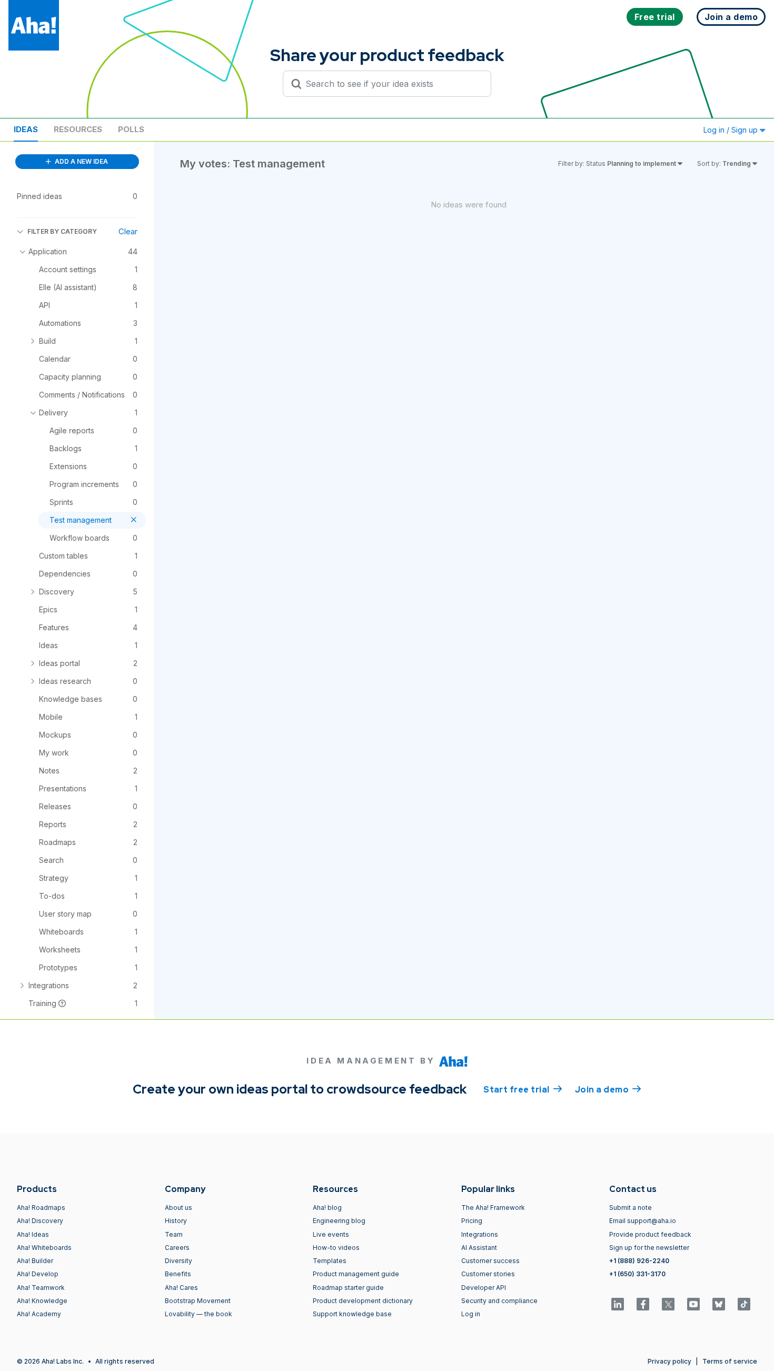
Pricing (471, 1221)
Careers (177, 1247)
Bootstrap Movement (198, 1301)
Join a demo (608, 1089)
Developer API (483, 1287)
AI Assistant (479, 1247)
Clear (127, 231)
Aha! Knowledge (42, 1301)
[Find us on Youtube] (693, 1304)
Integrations (479, 1234)
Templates (329, 1261)
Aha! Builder (35, 1261)
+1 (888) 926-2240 (639, 1261)
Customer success (490, 1261)
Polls (131, 129)
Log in (470, 1314)
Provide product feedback (650, 1234)
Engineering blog (339, 1221)
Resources (78, 129)
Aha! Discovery (40, 1221)
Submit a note (630, 1207)
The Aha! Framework (493, 1207)
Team (174, 1234)
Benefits (178, 1274)
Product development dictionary (363, 1301)
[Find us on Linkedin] (617, 1304)
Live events (331, 1234)
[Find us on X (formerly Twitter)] (668, 1304)
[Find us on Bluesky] (718, 1304)
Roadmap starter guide (348, 1287)
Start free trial (522, 1089)
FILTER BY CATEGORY (62, 231)
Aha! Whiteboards (44, 1247)
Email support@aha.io (642, 1221)
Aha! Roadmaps (41, 1207)
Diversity (178, 1261)
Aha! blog (327, 1207)
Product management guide (356, 1274)
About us (178, 1207)
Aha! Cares (181, 1287)
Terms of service (729, 1361)
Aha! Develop (37, 1274)
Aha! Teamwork (41, 1287)
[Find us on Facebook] (642, 1304)
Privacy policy (669, 1361)
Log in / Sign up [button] (731, 129)
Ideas (26, 129)
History (176, 1221)
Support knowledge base (352, 1314)
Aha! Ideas (33, 1234)
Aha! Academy (39, 1314)
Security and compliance (499, 1301)
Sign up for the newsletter (649, 1247)
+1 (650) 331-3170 (637, 1274)
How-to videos (336, 1247)
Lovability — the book (198, 1314)
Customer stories (488, 1274)
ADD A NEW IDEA (80, 161)
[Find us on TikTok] (744, 1304)
